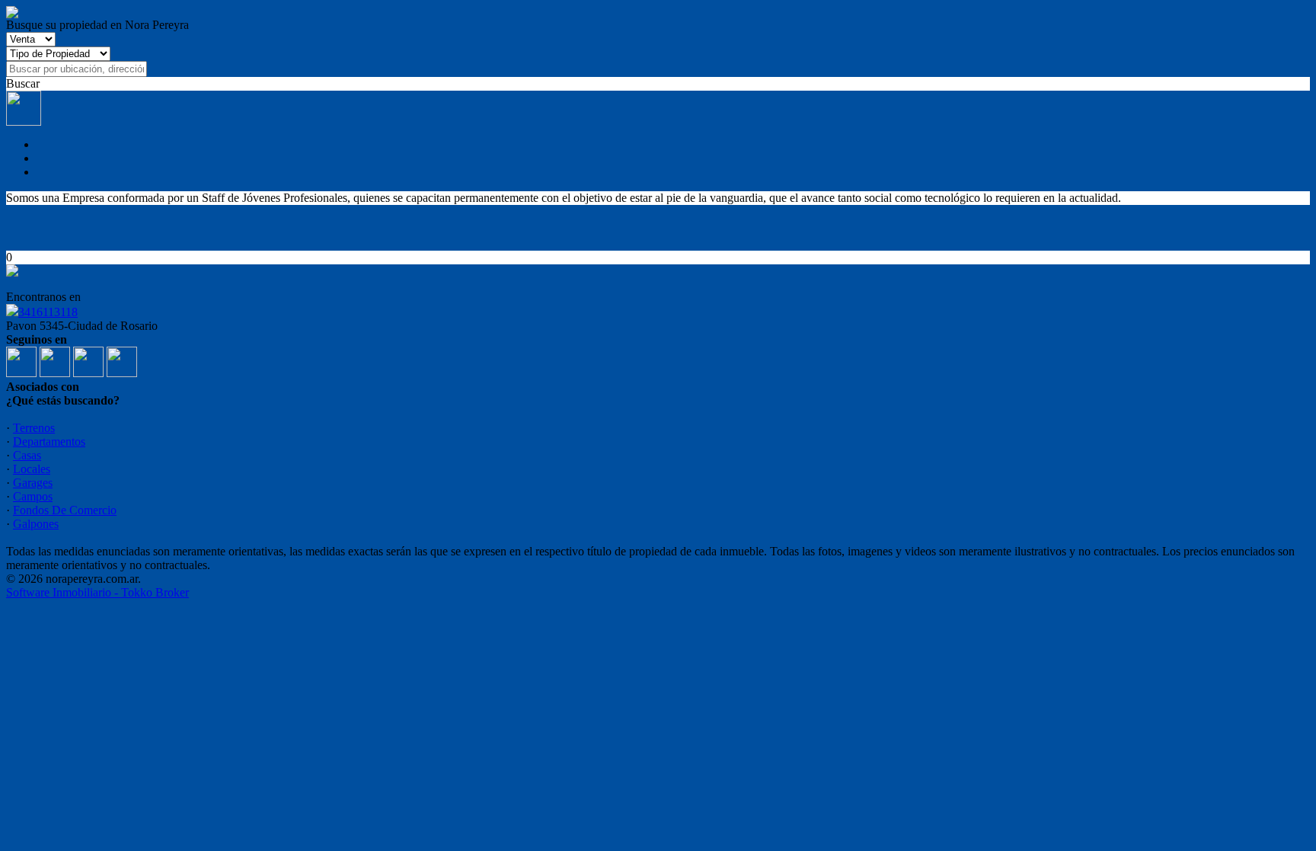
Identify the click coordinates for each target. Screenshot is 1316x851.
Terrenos (34, 427)
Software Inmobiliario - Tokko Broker (97, 592)
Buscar (23, 83)
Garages (33, 482)
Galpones (36, 523)
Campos (33, 496)
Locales (31, 468)
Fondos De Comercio (65, 510)
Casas (27, 455)
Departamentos (49, 441)
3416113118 (48, 312)
